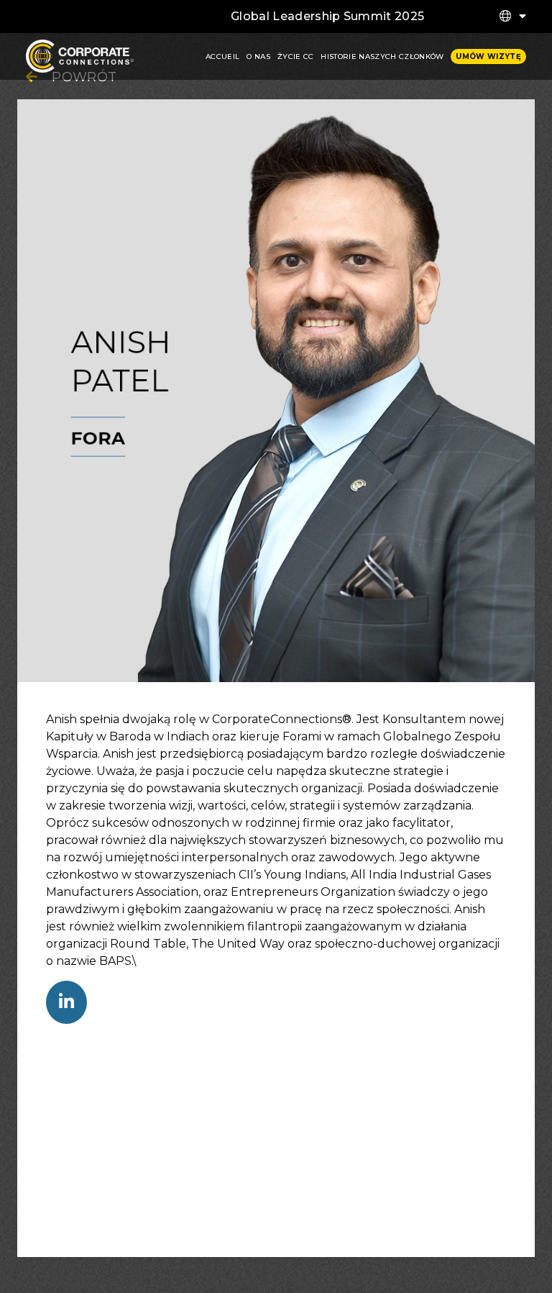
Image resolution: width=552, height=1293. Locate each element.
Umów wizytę (488, 56)
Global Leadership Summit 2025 (327, 16)
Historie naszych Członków (382, 56)
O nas (258, 56)
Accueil (222, 56)
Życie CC (295, 56)
